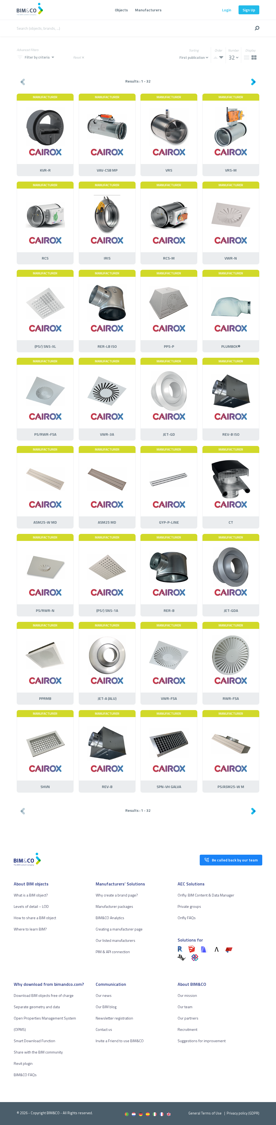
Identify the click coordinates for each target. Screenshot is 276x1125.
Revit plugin (23, 1063)
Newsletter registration (114, 1018)
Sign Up (249, 10)
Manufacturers (148, 10)
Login (226, 10)
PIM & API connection (113, 951)
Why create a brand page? (117, 895)
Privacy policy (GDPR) (243, 1113)
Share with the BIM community (38, 1052)
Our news (104, 995)
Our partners (188, 1018)
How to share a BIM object (35, 918)
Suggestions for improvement (202, 1041)
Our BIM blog (106, 1007)
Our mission (187, 995)
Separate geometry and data (37, 1007)
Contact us (104, 1029)
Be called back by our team (235, 860)
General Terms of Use (205, 1113)
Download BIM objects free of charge (44, 995)
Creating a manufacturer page (119, 929)
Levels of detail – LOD (31, 906)
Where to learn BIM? (30, 929)
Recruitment (187, 1029)
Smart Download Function (34, 1041)
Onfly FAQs (187, 918)
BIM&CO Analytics (110, 918)
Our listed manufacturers (115, 940)
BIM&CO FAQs (25, 1075)
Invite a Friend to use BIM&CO (120, 1041)
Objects (121, 10)
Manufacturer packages (114, 906)
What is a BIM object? (31, 895)
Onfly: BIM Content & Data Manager (206, 895)
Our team (185, 1007)
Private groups (189, 906)
